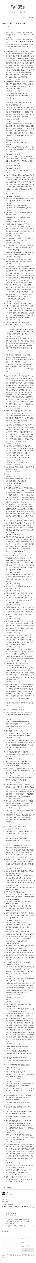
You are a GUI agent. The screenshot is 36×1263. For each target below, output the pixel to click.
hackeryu (13, 1213)
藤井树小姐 (15, 936)
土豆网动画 (14, 651)
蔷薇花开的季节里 (14, 392)
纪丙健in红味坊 (16, 63)
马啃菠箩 (18, 7)
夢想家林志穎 (19, 259)
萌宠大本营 (24, 712)
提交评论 (27, 1250)
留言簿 (31, 18)
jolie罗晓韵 (27, 768)
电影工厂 (18, 724)
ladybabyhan (13, 761)
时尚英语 (18, 324)
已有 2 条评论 (6, 1187)
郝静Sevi (19, 777)
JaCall (8, 1193)
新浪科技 (22, 558)
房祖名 (13, 355)
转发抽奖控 (21, 852)
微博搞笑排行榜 (27, 542)
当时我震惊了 (19, 238)
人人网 (17, 303)
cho (33, 1255)
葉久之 (18, 684)
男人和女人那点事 (20, 266)
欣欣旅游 (24, 159)
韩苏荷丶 (16, 194)
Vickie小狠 (23, 418)
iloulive (24, 1072)
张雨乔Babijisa (27, 792)
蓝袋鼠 (12, 175)
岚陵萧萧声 (18, 635)
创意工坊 (25, 1123)
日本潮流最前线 (19, 425)
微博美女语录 (19, 285)
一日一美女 (14, 226)
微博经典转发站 (27, 1135)
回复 (33, 1207)
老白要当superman (15, 579)
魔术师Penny (18, 124)
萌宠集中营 (18, 467)
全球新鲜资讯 (27, 96)
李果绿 (24, 1144)
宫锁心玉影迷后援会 (21, 245)
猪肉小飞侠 (22, 623)
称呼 (22, 1238)
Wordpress (18, 1255)
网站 (22, 1246)
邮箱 (22, 1242)
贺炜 (10, 1170)
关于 (24, 18)
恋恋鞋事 (20, 1025)
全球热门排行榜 (15, 703)
